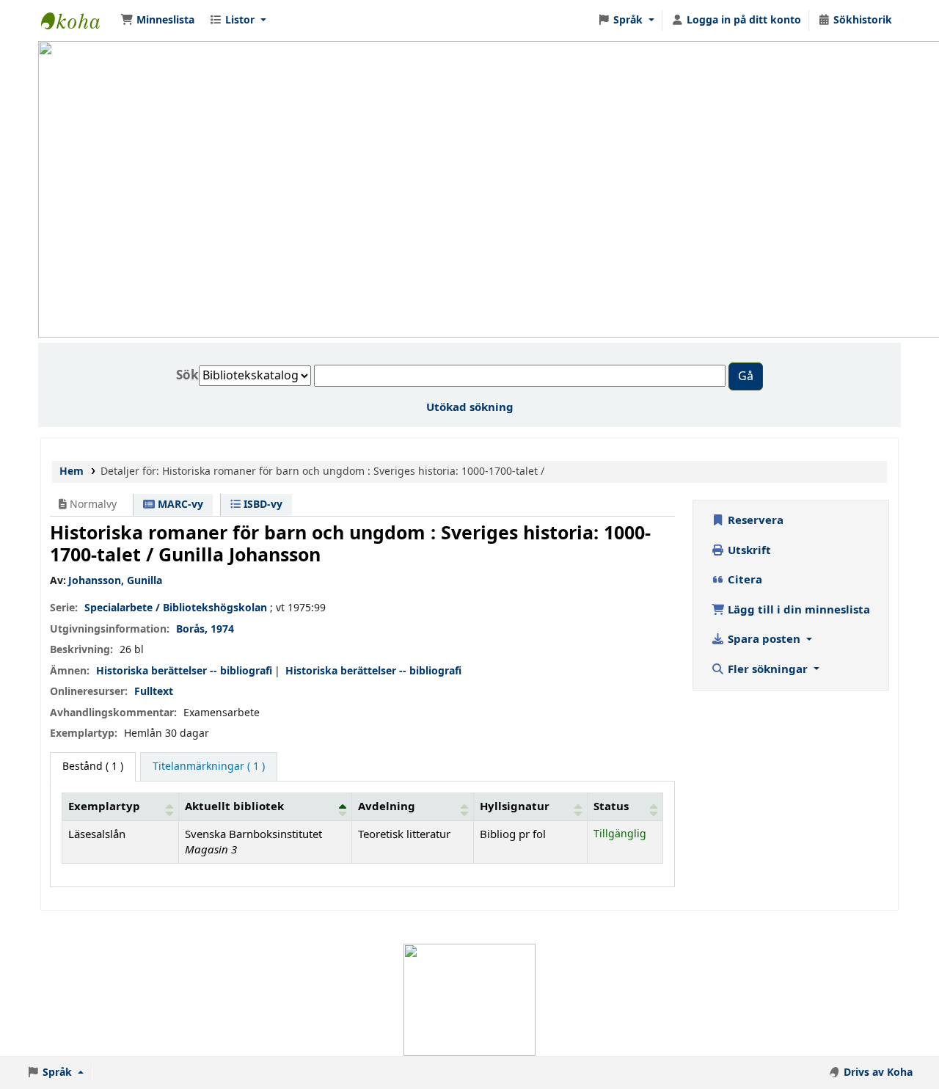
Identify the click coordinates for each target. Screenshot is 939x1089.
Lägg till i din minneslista (797, 610)
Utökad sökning (470, 407)
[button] (157, 20)
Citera (743, 580)
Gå (745, 376)
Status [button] (611, 806)
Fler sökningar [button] (768, 669)
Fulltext (153, 691)
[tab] (208, 767)
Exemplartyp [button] (104, 806)
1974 (222, 629)
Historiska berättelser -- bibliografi (184, 671)
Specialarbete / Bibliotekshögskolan (175, 608)
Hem (71, 471)
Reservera (754, 520)
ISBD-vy (261, 504)
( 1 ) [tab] (92, 766)
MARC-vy (179, 504)
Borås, (192, 629)
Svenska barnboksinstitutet (77, 20)
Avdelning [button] (386, 806)
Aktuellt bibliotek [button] (234, 806)
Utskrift (748, 550)
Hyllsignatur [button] (514, 806)
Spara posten (764, 639)
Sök (187, 375)
